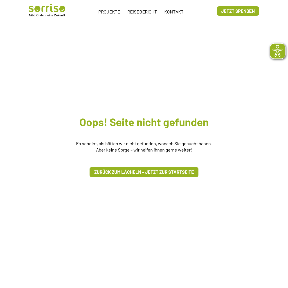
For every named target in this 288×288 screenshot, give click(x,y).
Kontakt (174, 11)
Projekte (109, 11)
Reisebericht (142, 11)
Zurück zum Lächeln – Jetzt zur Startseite (144, 172)
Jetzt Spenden (238, 11)
